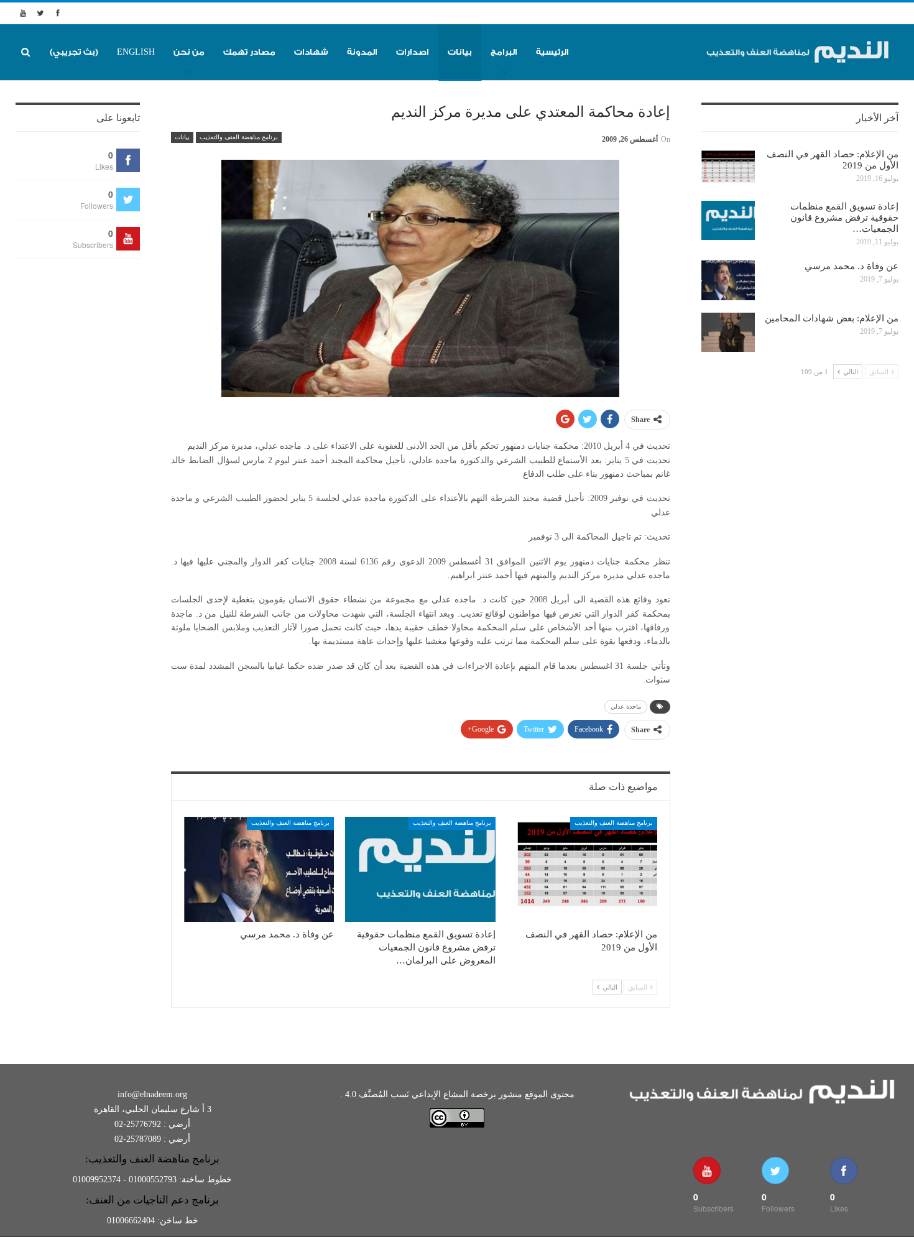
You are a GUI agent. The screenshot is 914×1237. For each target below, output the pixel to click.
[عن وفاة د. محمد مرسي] (259, 869)
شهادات (311, 52)
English (136, 52)
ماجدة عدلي (626, 706)
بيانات (460, 52)
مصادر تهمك (249, 52)
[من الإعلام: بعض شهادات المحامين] (728, 332)
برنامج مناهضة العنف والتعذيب (239, 137)
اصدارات (412, 52)
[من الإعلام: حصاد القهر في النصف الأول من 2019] (582, 869)
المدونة (362, 52)
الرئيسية (552, 52)
